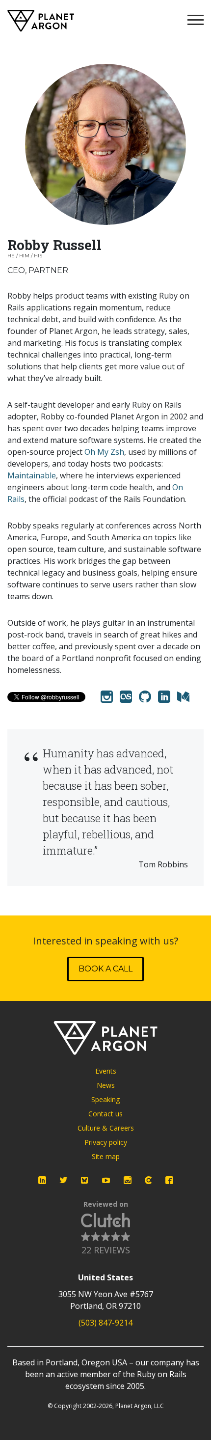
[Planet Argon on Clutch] (148, 1180)
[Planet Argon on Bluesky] (85, 1180)
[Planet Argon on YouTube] (106, 1180)
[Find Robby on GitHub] (145, 697)
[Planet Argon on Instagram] (128, 1180)
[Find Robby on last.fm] (126, 697)
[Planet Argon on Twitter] (63, 1180)
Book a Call (105, 968)
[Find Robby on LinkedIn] (164, 697)
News (106, 1085)
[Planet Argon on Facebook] (169, 1180)
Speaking (105, 1099)
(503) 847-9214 (105, 1322)
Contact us (105, 1113)
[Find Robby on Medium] (183, 697)
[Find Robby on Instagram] (107, 697)
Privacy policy (105, 1142)
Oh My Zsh (104, 451)
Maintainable (31, 475)
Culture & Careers (106, 1128)
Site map (106, 1156)
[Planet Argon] (40, 21)
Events (105, 1071)
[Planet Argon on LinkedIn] (42, 1180)
